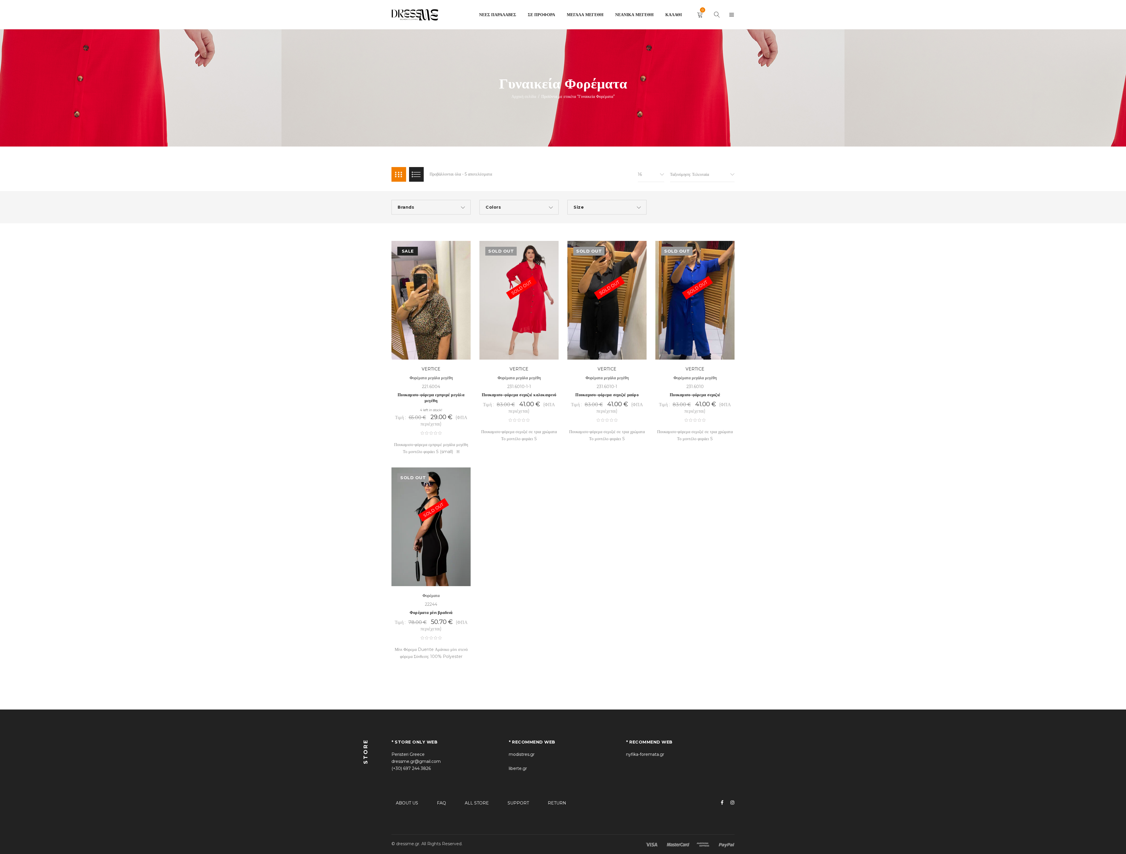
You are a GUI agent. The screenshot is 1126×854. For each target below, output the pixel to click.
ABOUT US (407, 803)
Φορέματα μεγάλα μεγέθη (431, 377)
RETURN (557, 803)
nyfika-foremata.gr (645, 754)
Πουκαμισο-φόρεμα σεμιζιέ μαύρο (607, 394)
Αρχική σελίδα (523, 96)
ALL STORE (477, 803)
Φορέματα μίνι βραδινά (431, 612)
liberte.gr (518, 768)
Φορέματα (431, 595)
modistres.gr (522, 754)
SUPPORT (518, 803)
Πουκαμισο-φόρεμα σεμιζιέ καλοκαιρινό (519, 394)
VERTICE (431, 369)
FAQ (441, 803)
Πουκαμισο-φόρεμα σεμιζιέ (695, 394)
